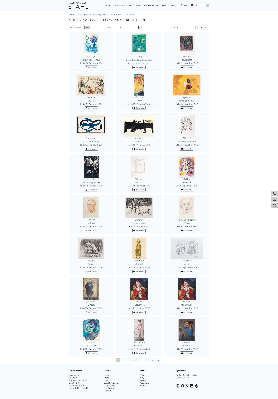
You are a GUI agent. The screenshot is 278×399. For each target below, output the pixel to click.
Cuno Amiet (91, 219)
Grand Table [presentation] (139, 141)
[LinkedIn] (192, 386)
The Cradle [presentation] (91, 264)
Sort (206, 27)
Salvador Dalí (91, 97)
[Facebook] (183, 386)
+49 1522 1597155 (79, 385)
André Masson (186, 179)
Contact (173, 5)
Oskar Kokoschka (187, 260)
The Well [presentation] (139, 100)
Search (87, 27)
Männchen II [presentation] (139, 264)
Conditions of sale (109, 388)
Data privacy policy (109, 385)
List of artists (143, 385)
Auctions (71, 14)
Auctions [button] (107, 5)
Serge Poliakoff (186, 97)
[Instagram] (178, 386)
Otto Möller (139, 301)
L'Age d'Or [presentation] (91, 100)
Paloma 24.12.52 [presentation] (139, 182)
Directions (107, 378)
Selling (142, 375)
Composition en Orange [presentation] (186, 100)
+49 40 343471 (86, 380)
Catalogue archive (145, 383)
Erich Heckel (187, 138)
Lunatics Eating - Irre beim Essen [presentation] (187, 141)
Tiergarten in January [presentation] (139, 223)
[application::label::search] (207, 5)
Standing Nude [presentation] (139, 345)
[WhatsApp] (187, 386)
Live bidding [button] (119, 5)
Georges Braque (91, 138)
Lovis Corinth (139, 220)
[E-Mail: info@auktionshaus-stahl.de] (274, 199)
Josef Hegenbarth (139, 97)
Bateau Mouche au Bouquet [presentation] (91, 59)
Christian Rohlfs (139, 260)
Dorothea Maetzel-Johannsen (187, 220)
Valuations (143, 380)
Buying (142, 378)
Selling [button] (138, 5)
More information (92, 67)
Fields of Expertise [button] (151, 5)
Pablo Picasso (139, 179)
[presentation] (91, 44)
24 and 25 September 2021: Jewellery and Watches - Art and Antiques (99, 14)
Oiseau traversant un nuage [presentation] (91, 141)
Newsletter (107, 391)
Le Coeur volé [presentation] (187, 182)
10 (148, 360)
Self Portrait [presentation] (91, 223)
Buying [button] (129, 5)
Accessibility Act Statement (111, 383)
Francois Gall (187, 342)
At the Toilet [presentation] (186, 345)
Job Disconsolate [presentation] (187, 59)
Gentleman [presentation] (91, 304)
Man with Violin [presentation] (91, 345)
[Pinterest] (197, 386)
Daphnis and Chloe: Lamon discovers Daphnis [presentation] (139, 60)
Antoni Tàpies (139, 138)
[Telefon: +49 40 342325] (274, 193)
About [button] (164, 5)
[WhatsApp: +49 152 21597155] (274, 205)
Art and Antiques (130, 14)
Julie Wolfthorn (91, 301)
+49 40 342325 (76, 380)
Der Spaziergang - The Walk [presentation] (91, 182)
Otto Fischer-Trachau (139, 342)
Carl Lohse (91, 342)
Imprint (106, 380)
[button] (197, 27)
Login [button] (185, 5)
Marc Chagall (91, 56)
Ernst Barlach (91, 260)
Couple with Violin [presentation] (139, 304)
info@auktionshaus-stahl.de (80, 388)
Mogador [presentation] (187, 264)
